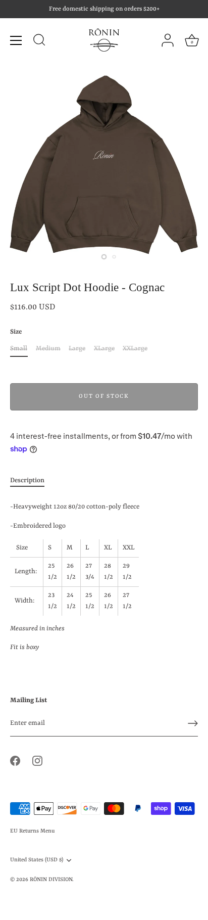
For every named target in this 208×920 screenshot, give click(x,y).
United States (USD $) (36, 860)
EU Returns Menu (32, 831)
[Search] (39, 41)
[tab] (32, 481)
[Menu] (16, 40)
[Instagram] (37, 760)
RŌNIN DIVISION (51, 880)
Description (27, 480)
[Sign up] (193, 723)
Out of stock (104, 396)
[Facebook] (15, 760)
